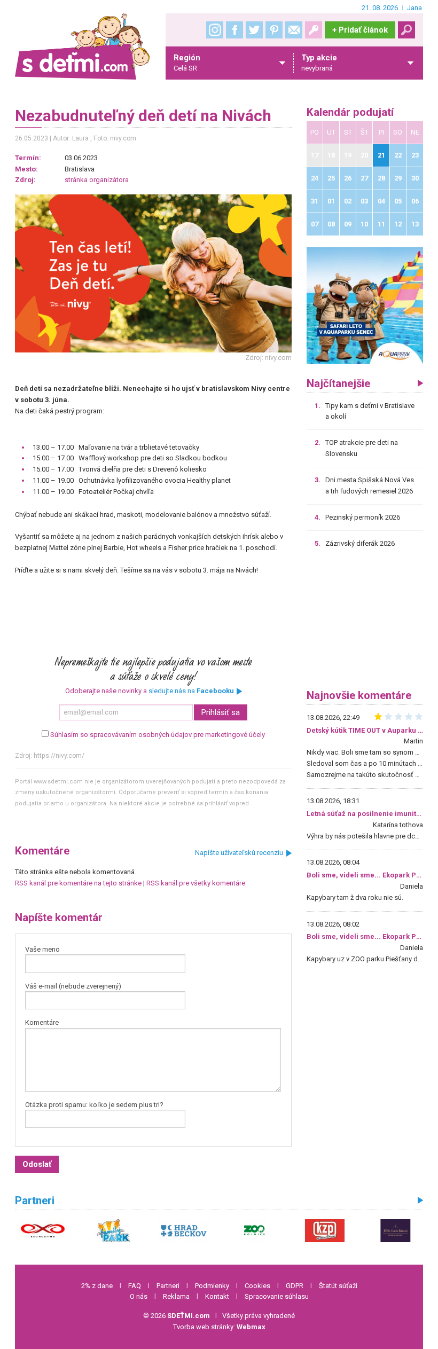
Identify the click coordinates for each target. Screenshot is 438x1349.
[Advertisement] (365, 622)
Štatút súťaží (338, 1286)
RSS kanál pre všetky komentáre (195, 883)
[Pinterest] (274, 29)
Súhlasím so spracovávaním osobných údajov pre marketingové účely (157, 735)
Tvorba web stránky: (219, 1327)
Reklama (176, 1296)
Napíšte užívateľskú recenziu (239, 853)
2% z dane (97, 1286)
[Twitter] (254, 29)
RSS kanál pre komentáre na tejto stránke (78, 883)
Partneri (168, 1286)
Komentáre (42, 1022)
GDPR (294, 1286)
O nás (138, 1296)
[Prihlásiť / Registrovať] (313, 29)
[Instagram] (214, 29)
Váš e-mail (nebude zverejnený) (73, 986)
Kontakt (217, 1296)
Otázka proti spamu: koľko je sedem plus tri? (94, 1105)
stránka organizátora (97, 180)
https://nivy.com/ (59, 755)
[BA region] (365, 305)
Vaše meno (42, 949)
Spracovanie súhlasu (277, 1296)
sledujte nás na (191, 691)
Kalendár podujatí (350, 112)
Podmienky (212, 1286)
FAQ (134, 1286)
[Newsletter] (293, 29)
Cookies (257, 1286)
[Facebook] (234, 29)
